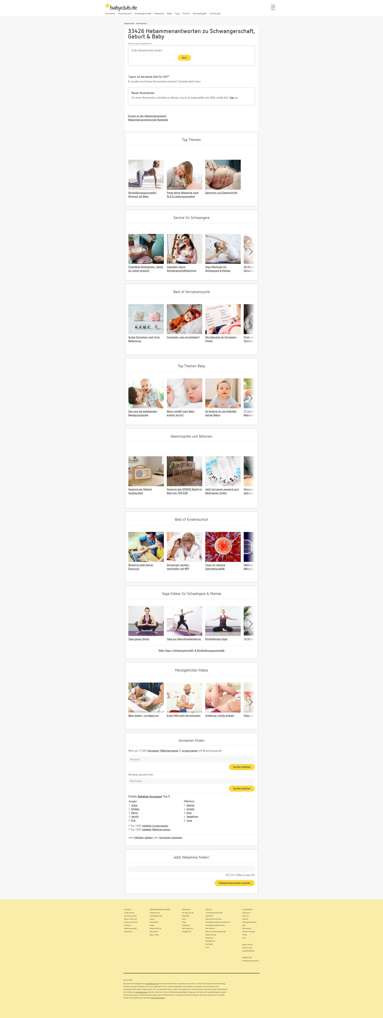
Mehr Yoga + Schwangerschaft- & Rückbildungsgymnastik (192, 650)
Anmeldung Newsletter (250, 961)
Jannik (135, 816)
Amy (189, 813)
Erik (133, 820)
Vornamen (153, 751)
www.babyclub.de (151, 984)
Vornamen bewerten (170, 837)
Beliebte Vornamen (150, 796)
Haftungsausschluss (158, 998)
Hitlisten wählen (143, 837)
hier (232, 97)
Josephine (192, 816)
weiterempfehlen (248, 951)
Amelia (190, 809)
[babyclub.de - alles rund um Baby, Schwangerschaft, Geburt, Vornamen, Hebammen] (121, 9)
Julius (134, 805)
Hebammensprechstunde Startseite (148, 120)
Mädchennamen (169, 751)
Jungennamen (190, 751)
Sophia (190, 805)
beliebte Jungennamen (155, 826)
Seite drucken (247, 948)
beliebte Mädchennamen (156, 829)
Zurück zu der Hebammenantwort (147, 116)
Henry (134, 813)
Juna (189, 820)
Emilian (135, 809)
